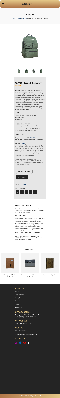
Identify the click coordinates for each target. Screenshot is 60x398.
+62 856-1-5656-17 (21, 331)
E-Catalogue (19, 301)
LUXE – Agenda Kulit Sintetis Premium (10, 275)
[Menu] (3, 4)
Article (17, 304)
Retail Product (19, 295)
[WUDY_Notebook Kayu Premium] (50, 263)
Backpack (24, 18)
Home (13, 18)
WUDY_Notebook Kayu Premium (50, 275)
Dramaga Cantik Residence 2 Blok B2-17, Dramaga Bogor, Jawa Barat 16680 (27, 316)
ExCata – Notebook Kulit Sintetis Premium (30, 275)
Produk (19, 18)
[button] (4, 266)
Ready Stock (19, 298)
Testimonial (18, 307)
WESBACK (32, 138)
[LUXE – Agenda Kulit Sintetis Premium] (10, 263)
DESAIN (23, 143)
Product (17, 291)
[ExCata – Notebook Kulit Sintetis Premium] (30, 263)
